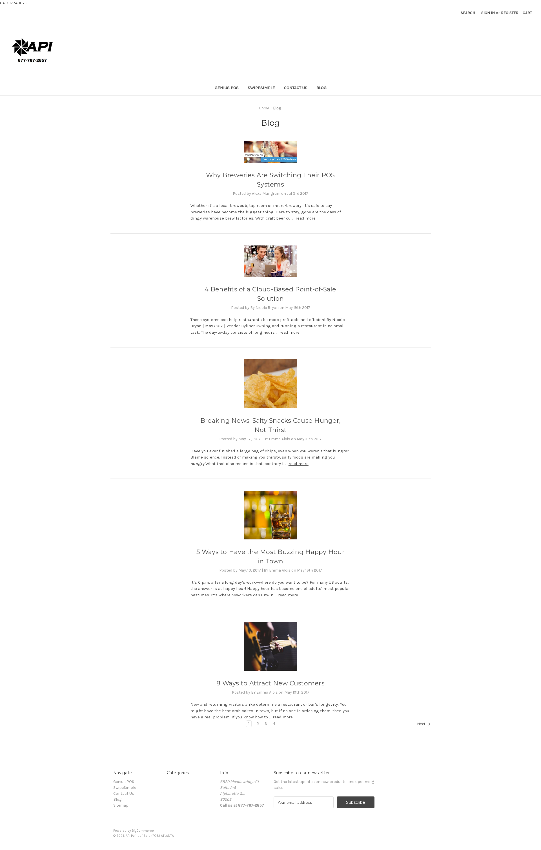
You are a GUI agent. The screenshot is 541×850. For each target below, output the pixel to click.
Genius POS (227, 87)
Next (421, 723)
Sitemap (120, 805)
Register (509, 12)
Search (468, 12)
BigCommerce (143, 831)
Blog (321, 87)
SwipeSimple (261, 87)
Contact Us (295, 87)
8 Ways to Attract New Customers (270, 683)
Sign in (488, 12)
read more (306, 218)
